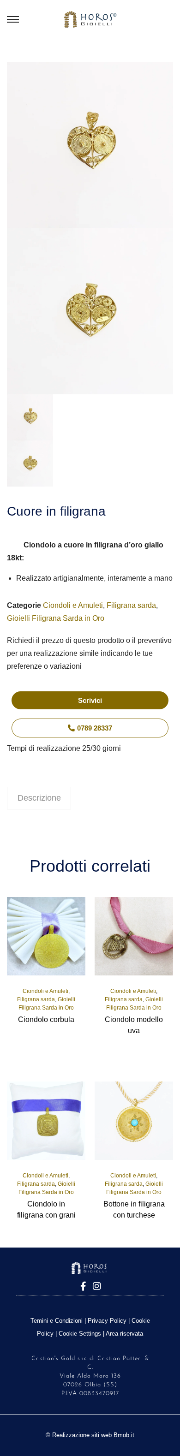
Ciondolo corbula (46, 1019)
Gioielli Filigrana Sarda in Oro (55, 618)
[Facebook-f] (83, 1286)
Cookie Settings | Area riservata (101, 1333)
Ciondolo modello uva (134, 1025)
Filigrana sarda (131, 605)
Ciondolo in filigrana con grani (46, 1209)
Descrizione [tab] (39, 797)
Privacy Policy (107, 1320)
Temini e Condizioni (56, 1320)
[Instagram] (97, 1286)
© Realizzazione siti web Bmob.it (90, 1435)
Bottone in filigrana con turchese (134, 1209)
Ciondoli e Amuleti (73, 605)
